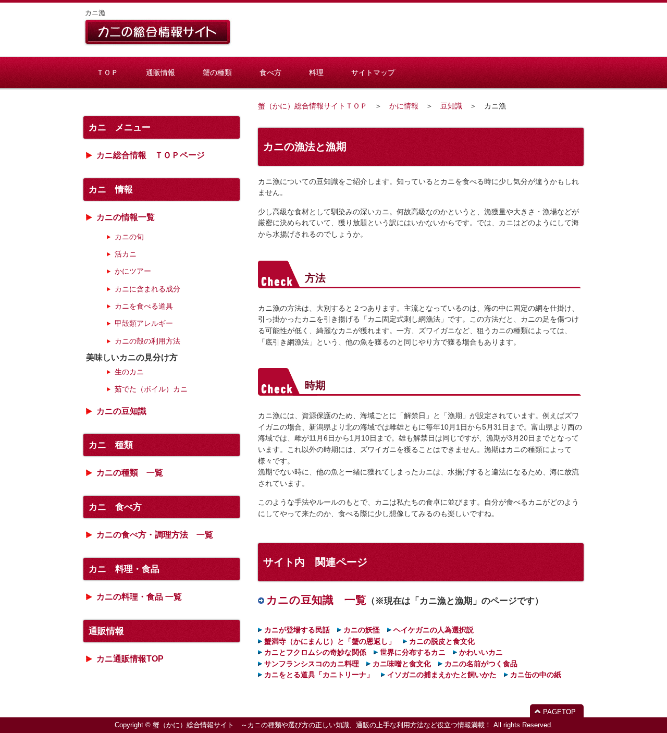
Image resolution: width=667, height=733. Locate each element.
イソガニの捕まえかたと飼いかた (442, 674)
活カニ (126, 254)
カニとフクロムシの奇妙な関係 (315, 652)
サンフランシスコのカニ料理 (311, 663)
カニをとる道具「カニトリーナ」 (319, 674)
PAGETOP (559, 712)
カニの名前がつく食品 (480, 663)
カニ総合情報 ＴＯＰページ (150, 155)
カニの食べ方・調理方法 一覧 (154, 534)
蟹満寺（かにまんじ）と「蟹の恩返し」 (330, 641)
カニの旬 (129, 237)
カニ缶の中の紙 (535, 674)
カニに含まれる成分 (147, 289)
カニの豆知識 (121, 411)
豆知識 (451, 106)
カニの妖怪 (361, 630)
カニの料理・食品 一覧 (139, 596)
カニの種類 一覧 (129, 472)
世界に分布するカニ (413, 652)
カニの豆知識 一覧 (316, 600)
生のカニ (129, 372)
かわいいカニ (481, 652)
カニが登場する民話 (297, 630)
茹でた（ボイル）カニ (151, 389)
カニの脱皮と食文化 (442, 641)
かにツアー (133, 271)
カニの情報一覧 (125, 217)
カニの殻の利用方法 (147, 341)
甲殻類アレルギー (144, 323)
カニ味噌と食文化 (402, 663)
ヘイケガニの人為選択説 (433, 630)
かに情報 (403, 106)
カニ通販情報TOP (130, 658)
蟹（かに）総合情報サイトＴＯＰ (312, 106)
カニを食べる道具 (144, 306)
